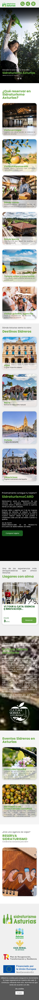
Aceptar (19, 993)
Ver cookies (19, 988)
